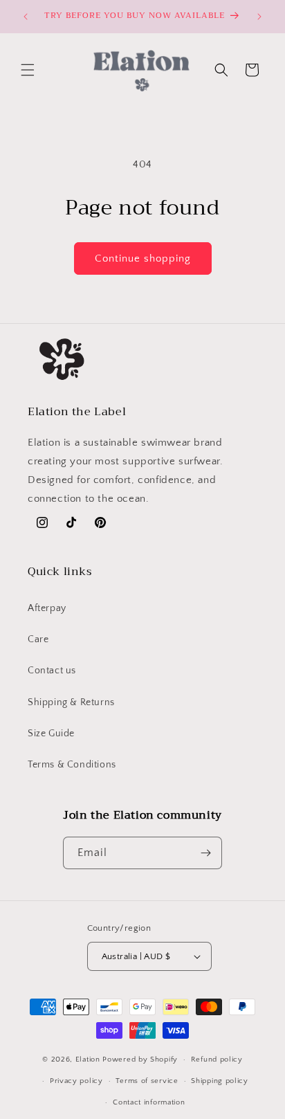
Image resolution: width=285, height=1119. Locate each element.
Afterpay (47, 608)
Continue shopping (143, 258)
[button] (27, 70)
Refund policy (217, 1059)
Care (38, 639)
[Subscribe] (206, 853)
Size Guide (51, 733)
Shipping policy (219, 1081)
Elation (89, 1059)
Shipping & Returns (71, 702)
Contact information (149, 1102)
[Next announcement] (259, 16)
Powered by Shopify (140, 1059)
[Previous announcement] (25, 16)
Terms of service (147, 1081)
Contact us (52, 670)
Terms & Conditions (72, 764)
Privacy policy (76, 1081)
